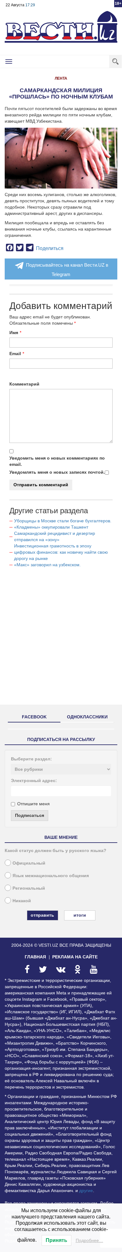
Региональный (29, 888)
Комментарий (24, 383)
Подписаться (29, 815)
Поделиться (50, 248)
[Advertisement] (61, 639)
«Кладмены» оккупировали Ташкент (51, 527)
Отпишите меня (33, 803)
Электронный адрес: (34, 780)
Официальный (29, 863)
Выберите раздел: (31, 758)
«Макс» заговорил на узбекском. (47, 564)
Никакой (22, 900)
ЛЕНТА (61, 78)
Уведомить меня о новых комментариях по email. (57, 461)
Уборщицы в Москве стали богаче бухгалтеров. (62, 520)
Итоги (80, 915)
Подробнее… (89, 1240)
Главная (35, 956)
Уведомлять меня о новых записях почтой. (57, 472)
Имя (13, 332)
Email (15, 353)
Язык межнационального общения (51, 875)
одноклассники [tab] (87, 716)
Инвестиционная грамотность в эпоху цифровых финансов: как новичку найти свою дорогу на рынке (61, 552)
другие (86, 1190)
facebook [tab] (34, 716)
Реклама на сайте (75, 956)
